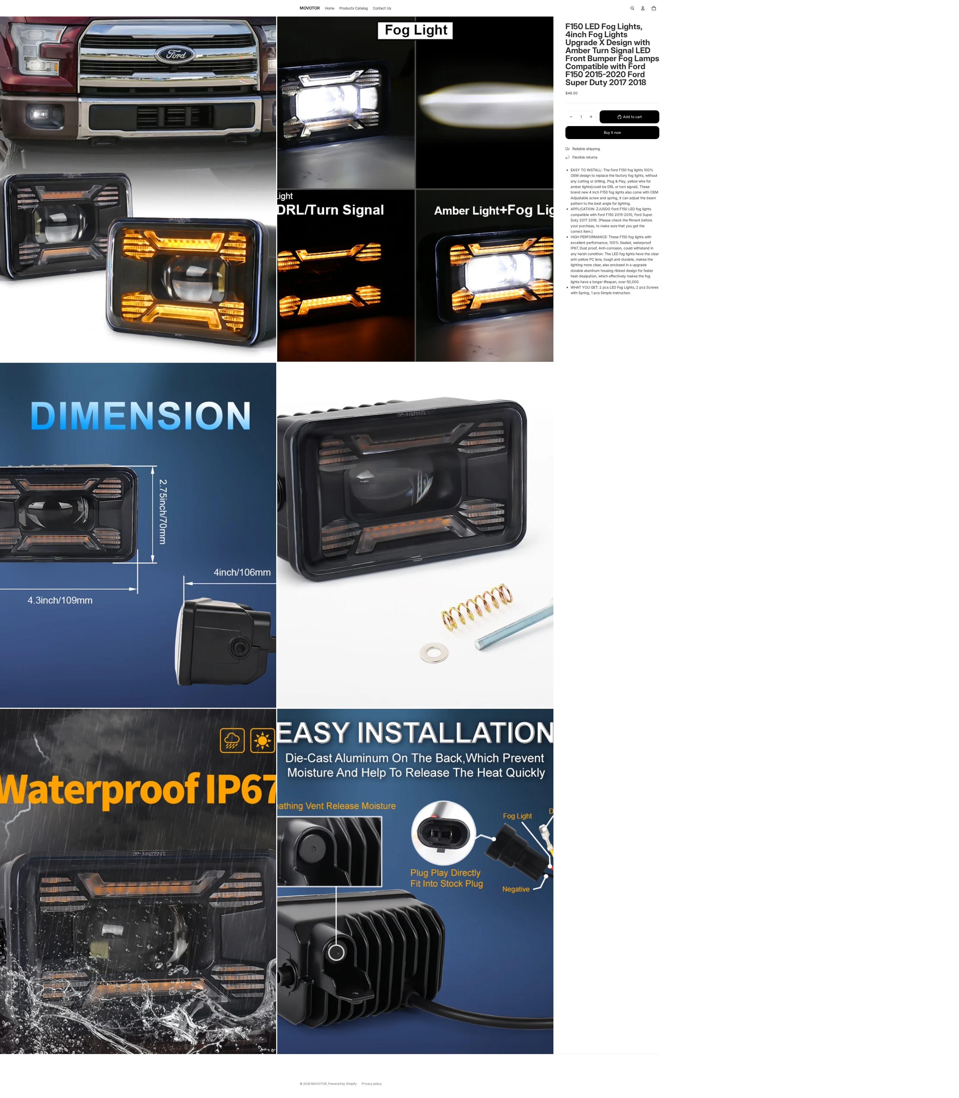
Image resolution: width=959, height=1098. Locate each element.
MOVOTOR (319, 1084)
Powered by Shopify (342, 1084)
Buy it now (612, 132)
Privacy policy (372, 1084)
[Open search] (632, 8)
